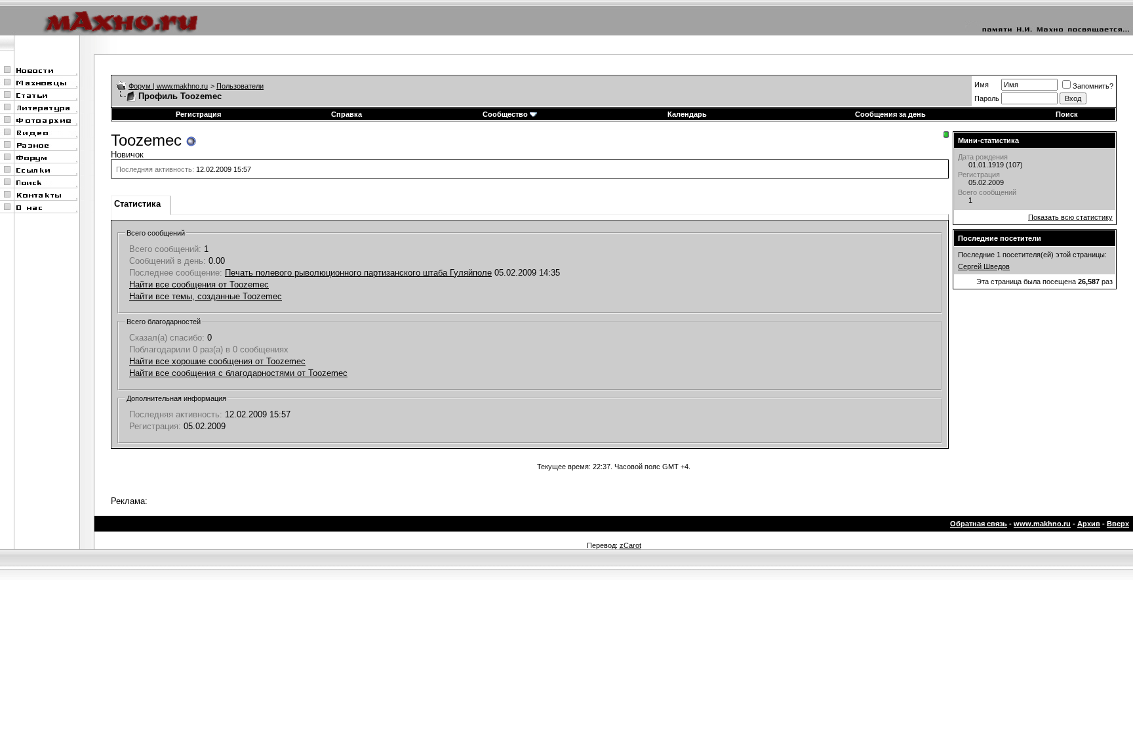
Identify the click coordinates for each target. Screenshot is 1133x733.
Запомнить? (1093, 86)
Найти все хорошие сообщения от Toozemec (217, 361)
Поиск (1067, 114)
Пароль (986, 98)
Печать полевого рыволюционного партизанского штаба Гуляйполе (358, 273)
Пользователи (240, 86)
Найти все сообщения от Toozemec (199, 284)
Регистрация (198, 114)
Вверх (1118, 524)
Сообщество (505, 114)
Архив (1088, 524)
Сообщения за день (890, 114)
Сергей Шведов (984, 266)
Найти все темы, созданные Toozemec (205, 296)
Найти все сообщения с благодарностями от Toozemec (238, 373)
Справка (346, 114)
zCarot (630, 545)
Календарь (687, 114)
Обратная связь (978, 524)
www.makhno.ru (1042, 524)
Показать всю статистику (1070, 217)
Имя (981, 85)
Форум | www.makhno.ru (168, 86)
